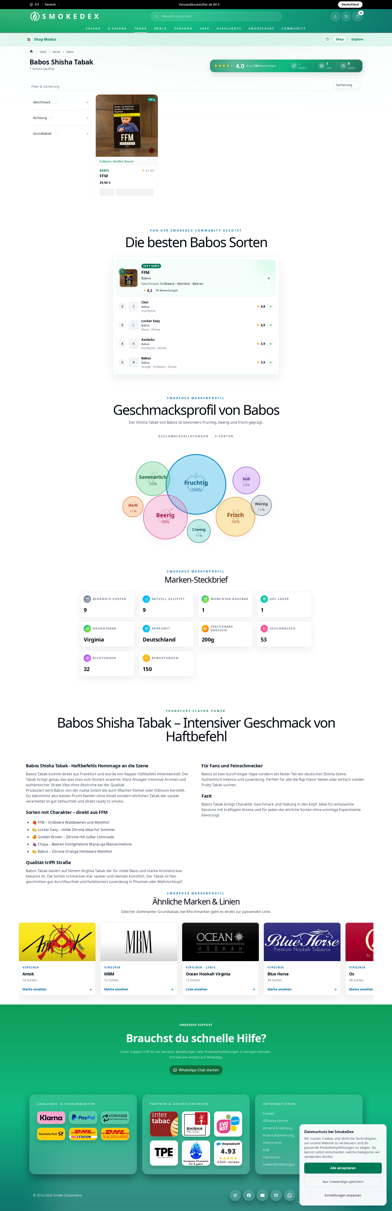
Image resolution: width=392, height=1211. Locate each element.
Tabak (140, 28)
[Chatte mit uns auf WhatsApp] (289, 1195)
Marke (56, 51)
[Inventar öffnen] (346, 16)
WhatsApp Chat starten (199, 1069)
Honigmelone (76, 844)
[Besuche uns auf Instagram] (235, 1195)
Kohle (160, 28)
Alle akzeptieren (343, 1168)
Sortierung (344, 85)
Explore (357, 39)
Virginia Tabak (93, 870)
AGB (266, 1150)
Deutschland (350, 4)
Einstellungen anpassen (343, 1195)
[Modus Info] (327, 39)
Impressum (271, 1157)
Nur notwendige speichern (343, 1181)
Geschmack (264, 804)
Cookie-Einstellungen (279, 1164)
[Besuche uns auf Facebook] (248, 1195)
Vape (205, 28)
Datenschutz (272, 1142)
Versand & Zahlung (277, 1128)
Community (294, 28)
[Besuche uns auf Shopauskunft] (228, 1153)
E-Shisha (117, 28)
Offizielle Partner (275, 1121)
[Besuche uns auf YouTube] (262, 1195)
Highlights (229, 28)
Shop (340, 39)
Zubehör (183, 28)
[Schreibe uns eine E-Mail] (276, 1195)
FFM (104, 176)
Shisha (93, 28)
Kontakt (268, 1113)
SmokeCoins (261, 28)
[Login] (335, 16)
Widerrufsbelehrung (278, 1135)
